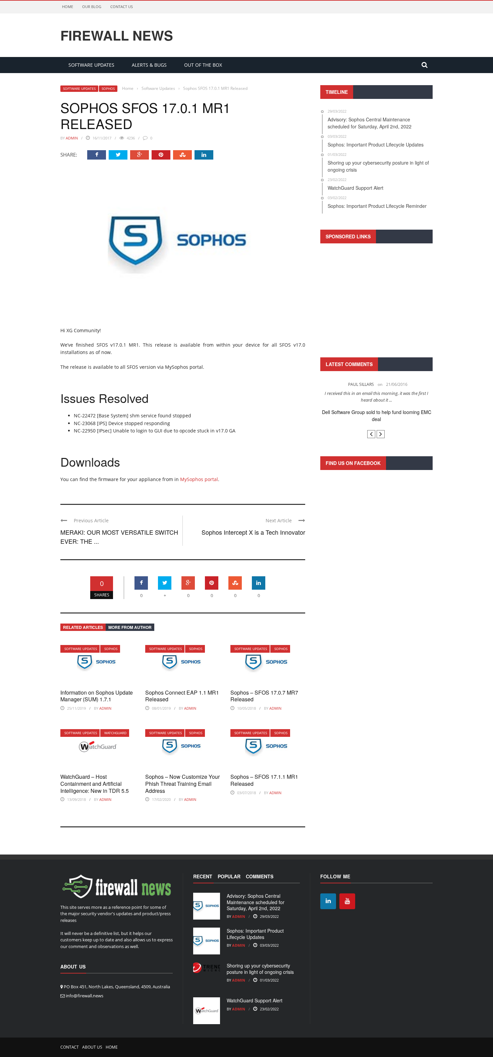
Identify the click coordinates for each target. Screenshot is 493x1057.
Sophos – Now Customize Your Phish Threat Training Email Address (182, 784)
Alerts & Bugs (149, 65)
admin (72, 137)
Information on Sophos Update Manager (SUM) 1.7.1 (96, 696)
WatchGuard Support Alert (254, 1000)
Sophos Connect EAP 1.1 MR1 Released (182, 696)
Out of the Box (203, 65)
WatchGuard (115, 732)
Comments (259, 876)
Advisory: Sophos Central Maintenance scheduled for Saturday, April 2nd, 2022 (255, 901)
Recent (202, 876)
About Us (92, 1047)
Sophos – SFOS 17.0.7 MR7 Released (264, 696)
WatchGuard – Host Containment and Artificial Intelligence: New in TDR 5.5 (94, 784)
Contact (69, 1047)
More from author (130, 627)
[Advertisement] (376, 299)
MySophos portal (199, 479)
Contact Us (121, 6)
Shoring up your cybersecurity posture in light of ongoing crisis (260, 968)
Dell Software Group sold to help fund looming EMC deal (376, 415)
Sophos (108, 88)
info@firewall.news (84, 996)
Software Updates (91, 65)
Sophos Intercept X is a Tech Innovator (253, 532)
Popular (229, 876)
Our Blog (91, 6)
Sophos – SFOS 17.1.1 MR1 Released (264, 780)
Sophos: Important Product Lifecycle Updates (255, 933)
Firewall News (116, 35)
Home (67, 6)
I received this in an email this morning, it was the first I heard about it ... (376, 396)
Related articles (83, 627)
